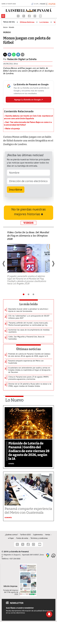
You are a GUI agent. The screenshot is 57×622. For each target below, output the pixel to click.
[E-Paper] (50, 3)
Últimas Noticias (27, 22)
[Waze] (53, 555)
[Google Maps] (48, 555)
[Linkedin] (18, 54)
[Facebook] (29, 15)
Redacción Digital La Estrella (21, 59)
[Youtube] (40, 15)
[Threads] (18, 15)
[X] (24, 15)
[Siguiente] (53, 263)
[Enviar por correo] (22, 54)
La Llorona (44, 22)
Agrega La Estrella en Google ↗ (28, 100)
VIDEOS (28, 222)
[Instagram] (35, 15)
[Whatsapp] (14, 54)
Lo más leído (28, 304)
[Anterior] (4, 263)
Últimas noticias (28, 349)
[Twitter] (5, 54)
